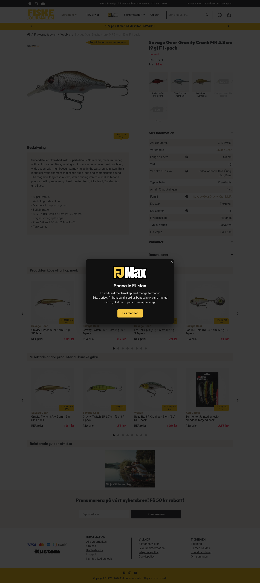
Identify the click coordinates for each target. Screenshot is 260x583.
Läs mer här (130, 313)
